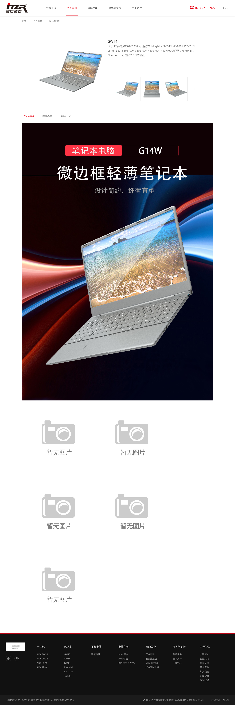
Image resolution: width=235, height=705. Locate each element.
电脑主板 (93, 8)
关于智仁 (137, 8)
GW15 (67, 654)
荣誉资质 (204, 667)
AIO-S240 (42, 667)
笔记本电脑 (54, 20)
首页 (24, 20)
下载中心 (177, 662)
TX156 (67, 675)
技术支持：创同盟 (220, 700)
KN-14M (68, 667)
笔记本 (68, 646)
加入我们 (204, 671)
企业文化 (204, 658)
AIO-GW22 (42, 658)
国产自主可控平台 (127, 662)
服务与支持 (114, 8)
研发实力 (204, 675)
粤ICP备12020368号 (64, 700)
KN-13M (68, 671)
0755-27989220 (205, 8)
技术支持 (177, 658)
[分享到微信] (17, 658)
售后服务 (177, 654)
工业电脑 (150, 654)
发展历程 (204, 662)
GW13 (67, 662)
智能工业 (51, 8)
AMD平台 (123, 658)
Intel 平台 (123, 654)
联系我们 (204, 680)
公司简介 (204, 654)
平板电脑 (96, 646)
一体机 (41, 646)
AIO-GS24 (42, 662)
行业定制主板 (152, 667)
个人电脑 (72, 8)
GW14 (67, 658)
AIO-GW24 (42, 654)
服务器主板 (151, 658)
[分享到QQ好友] (8, 658)
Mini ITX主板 (152, 662)
